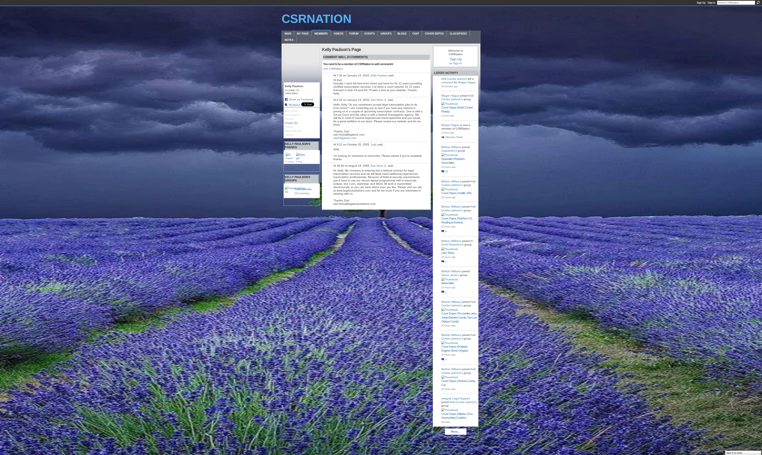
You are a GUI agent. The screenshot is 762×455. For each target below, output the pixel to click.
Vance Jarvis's (450, 275)
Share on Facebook (301, 99)
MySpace (294, 104)
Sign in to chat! (734, 453)
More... (455, 431)
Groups (289, 122)
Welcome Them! (454, 137)
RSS (436, 434)
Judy (374, 144)
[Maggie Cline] (301, 157)
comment (447, 82)
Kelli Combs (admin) (454, 78)
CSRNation (316, 18)
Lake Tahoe (447, 252)
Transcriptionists (302, 189)
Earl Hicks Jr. (379, 99)
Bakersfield (447, 283)
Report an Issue (445, 448)
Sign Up (701, 2)
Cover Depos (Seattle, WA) (456, 193)
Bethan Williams (451, 147)
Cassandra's (449, 150)
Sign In (711, 2)
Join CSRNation (333, 68)
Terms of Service (469, 448)
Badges (426, 448)
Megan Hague (467, 82)
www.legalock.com (344, 137)
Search (758, 2)
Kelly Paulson (379, 75)
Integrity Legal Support (455, 398)
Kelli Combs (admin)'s (463, 402)
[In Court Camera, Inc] (290, 157)
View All (314, 167)
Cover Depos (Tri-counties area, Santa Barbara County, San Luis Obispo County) (459, 317)
